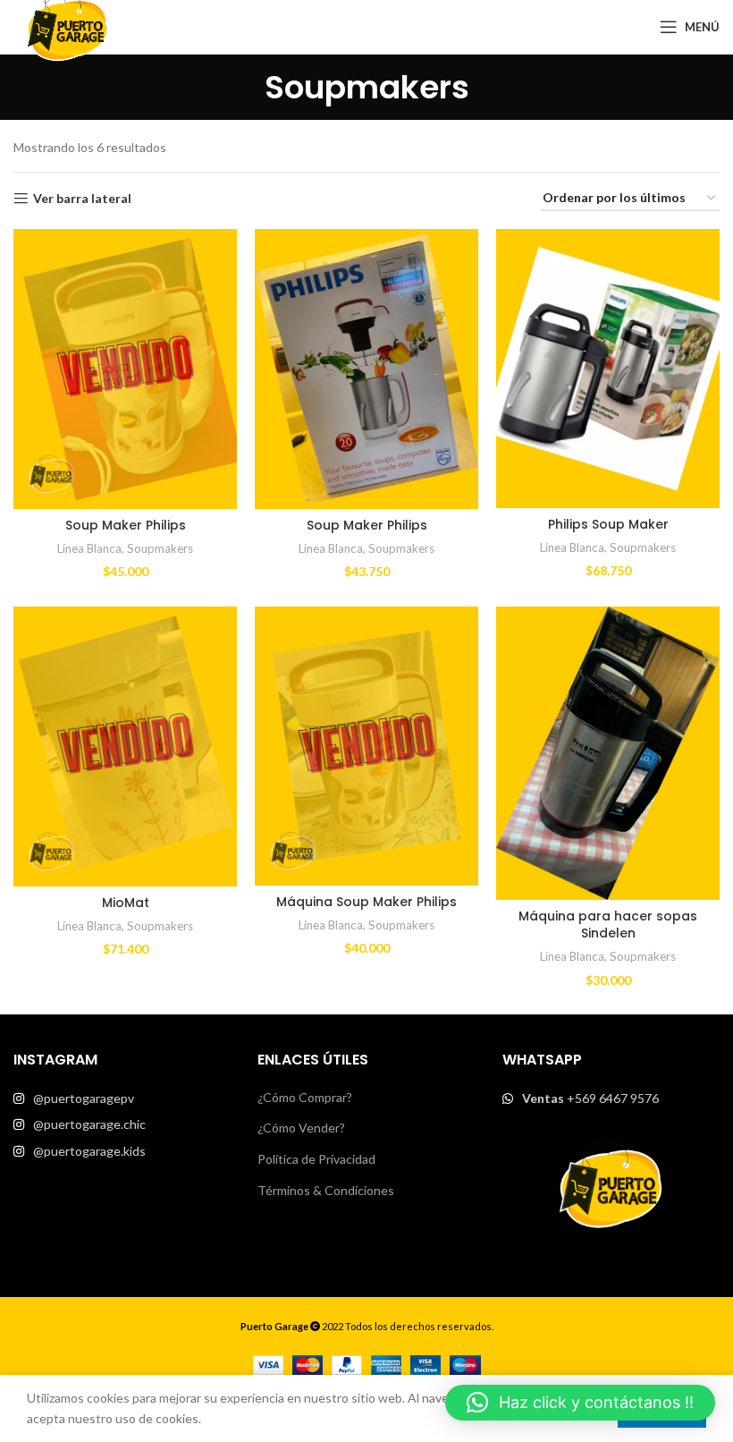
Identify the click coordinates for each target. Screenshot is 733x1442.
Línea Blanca (89, 548)
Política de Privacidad (316, 1158)
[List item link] (122, 1098)
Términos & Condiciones (325, 1190)
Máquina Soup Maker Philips (366, 902)
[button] (580, 1403)
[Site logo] (67, 25)
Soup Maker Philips (125, 525)
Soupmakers (160, 548)
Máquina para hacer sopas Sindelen (607, 925)
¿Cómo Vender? (301, 1127)
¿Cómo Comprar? (304, 1097)
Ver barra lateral (82, 198)
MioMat (125, 903)
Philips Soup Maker (608, 524)
